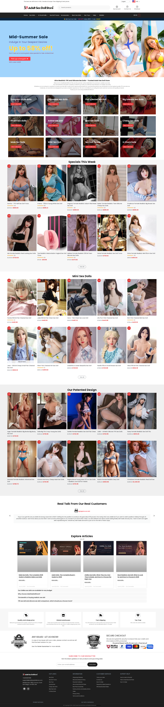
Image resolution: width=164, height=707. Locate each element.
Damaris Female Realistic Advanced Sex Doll (20, 480)
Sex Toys (51, 682)
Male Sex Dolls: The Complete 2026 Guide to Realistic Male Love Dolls (31, 576)
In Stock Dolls (52, 691)
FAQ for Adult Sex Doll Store (127, 679)
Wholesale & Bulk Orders (103, 686)
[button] (137, 15)
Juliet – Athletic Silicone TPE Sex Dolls (109, 432)
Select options (52, 211)
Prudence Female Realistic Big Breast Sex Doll (141, 205)
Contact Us (127, 9)
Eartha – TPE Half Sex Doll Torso (18, 204)
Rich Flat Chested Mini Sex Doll (137, 318)
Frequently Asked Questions (104, 684)
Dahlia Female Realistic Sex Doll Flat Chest (81, 432)
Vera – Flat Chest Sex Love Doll (77, 318)
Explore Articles (82, 536)
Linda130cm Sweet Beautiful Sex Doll (79, 366)
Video (74, 691)
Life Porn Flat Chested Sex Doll (107, 318)
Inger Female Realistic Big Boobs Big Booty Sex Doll (21, 433)
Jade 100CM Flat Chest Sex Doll (47, 318)
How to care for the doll (126, 677)
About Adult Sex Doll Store (79, 684)
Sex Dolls (51, 677)
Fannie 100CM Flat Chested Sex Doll (19, 318)
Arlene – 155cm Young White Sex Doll (49, 204)
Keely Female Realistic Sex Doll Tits (139, 432)
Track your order (101, 677)
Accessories (52, 684)
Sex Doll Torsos (53, 679)
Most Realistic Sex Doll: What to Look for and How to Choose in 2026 (130, 576)
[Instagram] (28, 688)
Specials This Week (82, 162)
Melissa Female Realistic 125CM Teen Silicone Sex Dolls (79, 254)
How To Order (100, 682)
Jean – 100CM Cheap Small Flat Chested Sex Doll (21, 367)
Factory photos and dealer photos (81, 689)
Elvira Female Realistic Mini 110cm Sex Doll (141, 253)
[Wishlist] (33, 167)
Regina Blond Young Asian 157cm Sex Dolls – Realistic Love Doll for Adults (81, 480)
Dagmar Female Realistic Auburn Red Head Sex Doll (81, 205)
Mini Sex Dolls (82, 276)
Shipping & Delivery (78, 677)
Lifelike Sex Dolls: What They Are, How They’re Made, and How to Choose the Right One (98, 577)
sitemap (98, 705)
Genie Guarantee (43, 646)
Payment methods (77, 682)
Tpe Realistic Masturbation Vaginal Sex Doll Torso (51, 254)
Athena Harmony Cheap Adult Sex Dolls (50, 479)
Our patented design (82, 390)
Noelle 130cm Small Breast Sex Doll (109, 366)
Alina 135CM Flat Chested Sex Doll (138, 366)
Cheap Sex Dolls (53, 686)
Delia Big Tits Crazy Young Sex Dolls (49, 432)
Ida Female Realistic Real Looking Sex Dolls (21, 253)
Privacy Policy (76, 693)
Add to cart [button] (22, 211)
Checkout (137, 9)
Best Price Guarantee (78, 686)
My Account (117, 9)
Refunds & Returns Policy (79, 679)
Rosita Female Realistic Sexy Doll (108, 479)
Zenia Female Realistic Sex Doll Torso (109, 253)
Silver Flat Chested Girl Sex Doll (47, 366)
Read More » (22, 580)
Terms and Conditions (78, 696)
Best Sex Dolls (52, 689)
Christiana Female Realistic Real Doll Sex (140, 479)
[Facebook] (24, 688)
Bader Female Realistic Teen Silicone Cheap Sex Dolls (109, 205)
